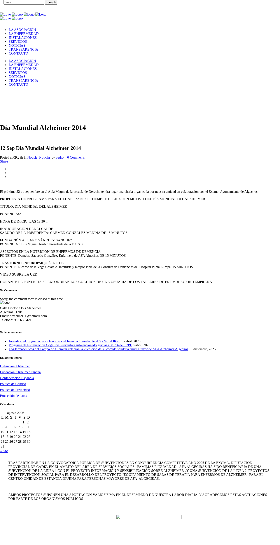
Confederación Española (17, 378)
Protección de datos (13, 396)
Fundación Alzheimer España (20, 372)
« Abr (4, 451)
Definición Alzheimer (15, 366)
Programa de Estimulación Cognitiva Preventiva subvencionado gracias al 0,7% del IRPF (70, 345)
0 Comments (76, 157)
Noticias (45, 157)
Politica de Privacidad (15, 390)
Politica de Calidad (13, 384)
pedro (60, 157)
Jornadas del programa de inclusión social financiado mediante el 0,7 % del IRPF (64, 341)
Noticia (32, 157)
